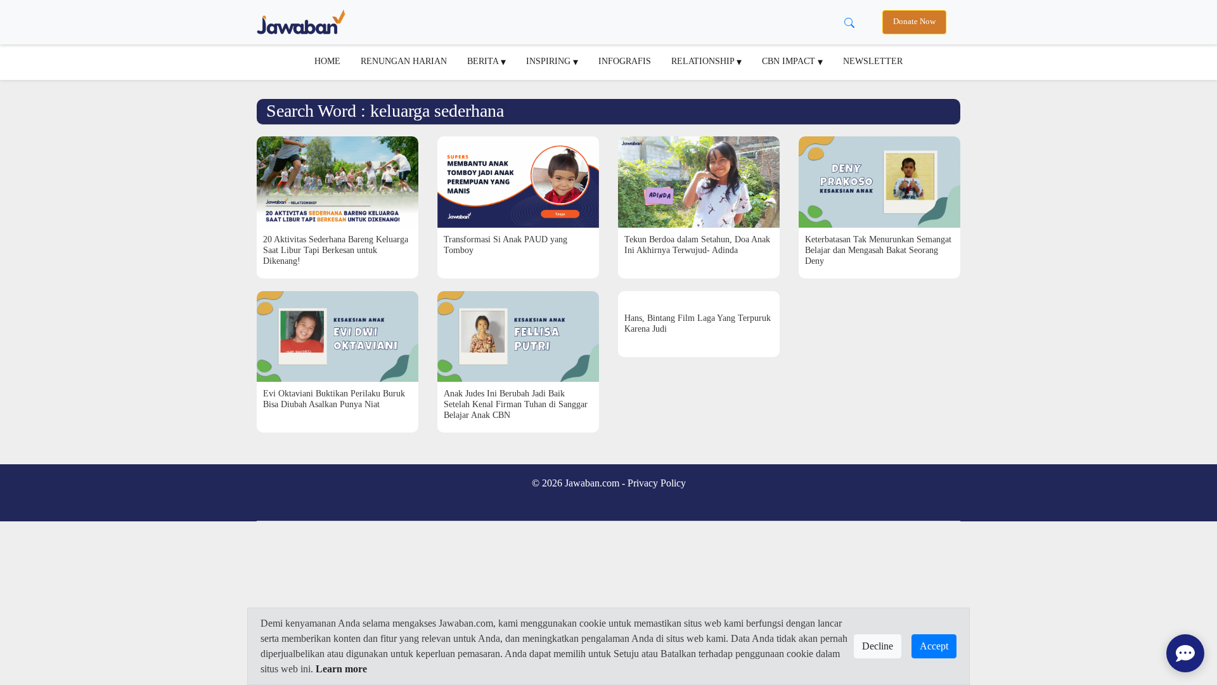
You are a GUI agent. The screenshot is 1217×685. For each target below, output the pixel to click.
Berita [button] (484, 61)
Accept (934, 646)
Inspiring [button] (549, 61)
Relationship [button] (704, 61)
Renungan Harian (404, 61)
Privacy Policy (657, 483)
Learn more (341, 668)
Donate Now (914, 21)
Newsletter (873, 61)
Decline (877, 646)
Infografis (624, 61)
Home (327, 61)
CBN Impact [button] (790, 61)
